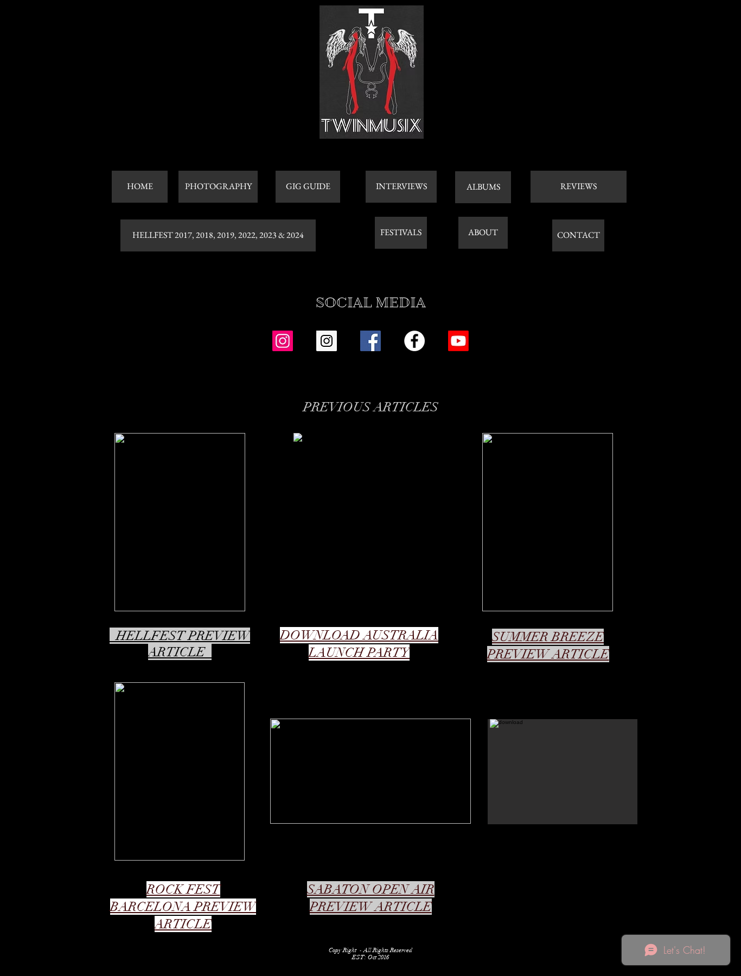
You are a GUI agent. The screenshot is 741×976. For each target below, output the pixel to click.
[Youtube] (458, 341)
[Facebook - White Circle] (414, 341)
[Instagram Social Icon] (282, 341)
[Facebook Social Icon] (370, 341)
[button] (562, 771)
